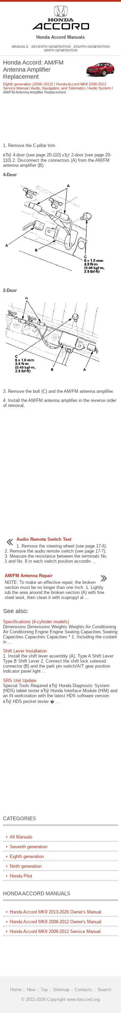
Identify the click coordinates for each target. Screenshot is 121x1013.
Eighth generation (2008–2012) (28, 84)
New (31, 989)
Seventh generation (51, 46)
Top (44, 989)
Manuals (20, 46)
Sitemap (61, 989)
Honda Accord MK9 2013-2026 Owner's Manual (55, 911)
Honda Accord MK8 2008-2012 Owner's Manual (55, 921)
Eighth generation (92, 46)
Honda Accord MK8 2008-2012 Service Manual (55, 931)
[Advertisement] (60, 118)
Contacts (83, 989)
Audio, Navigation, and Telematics (58, 88)
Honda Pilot (21, 875)
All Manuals (21, 836)
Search (104, 989)
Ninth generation (60, 50)
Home (16, 989)
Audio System (99, 88)
